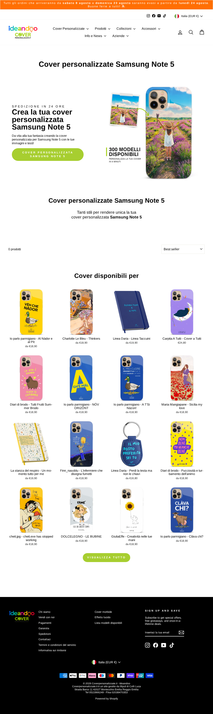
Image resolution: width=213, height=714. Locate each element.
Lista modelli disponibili (108, 622)
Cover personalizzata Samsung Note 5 (47, 154)
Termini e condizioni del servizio (57, 644)
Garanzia (43, 628)
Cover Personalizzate (69, 28)
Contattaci (44, 639)
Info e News (94, 36)
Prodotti (101, 28)
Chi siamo (44, 611)
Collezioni (124, 28)
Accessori (149, 28)
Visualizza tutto (106, 557)
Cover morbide (103, 611)
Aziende (118, 36)
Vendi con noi (46, 617)
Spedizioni (44, 633)
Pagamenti (44, 622)
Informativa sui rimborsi (52, 650)
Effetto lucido (102, 617)
